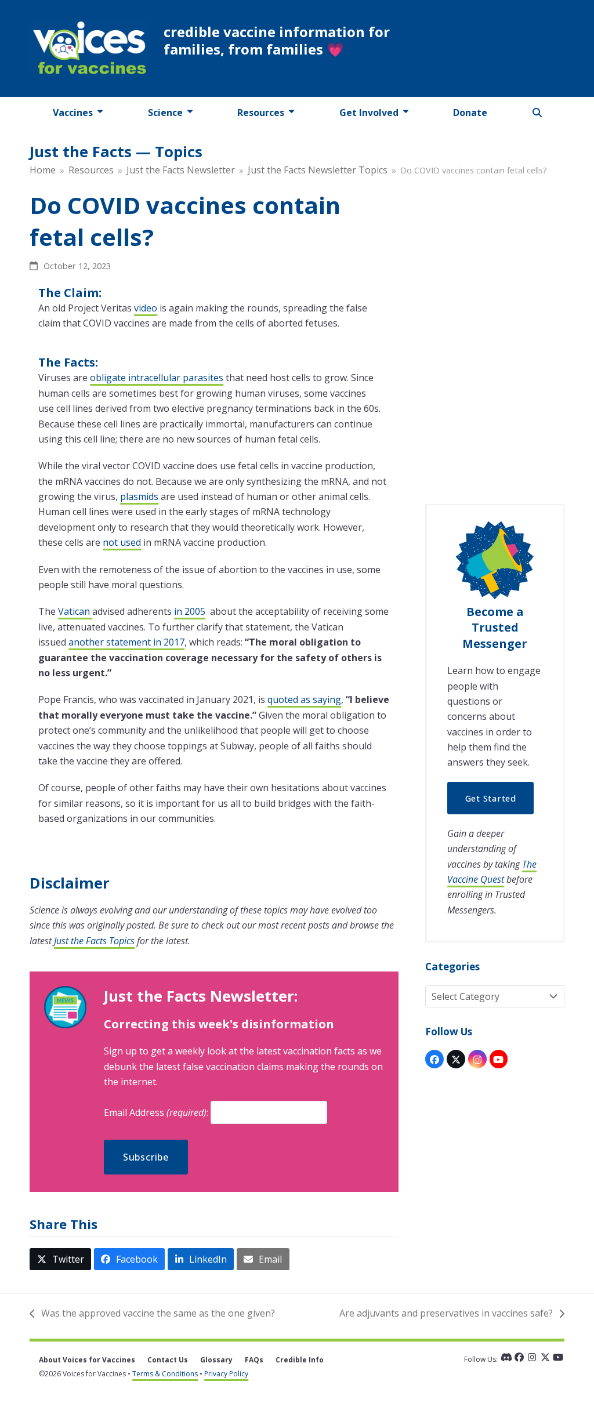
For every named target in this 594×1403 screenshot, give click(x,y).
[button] (537, 112)
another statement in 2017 (126, 642)
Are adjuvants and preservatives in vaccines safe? (446, 1314)
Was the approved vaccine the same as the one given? (152, 1314)
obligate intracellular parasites (156, 377)
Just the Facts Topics (94, 940)
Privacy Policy (226, 1374)
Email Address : (157, 1112)
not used (122, 542)
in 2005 (189, 611)
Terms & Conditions (165, 1374)
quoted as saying (304, 699)
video (145, 308)
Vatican (75, 611)
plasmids (139, 496)
